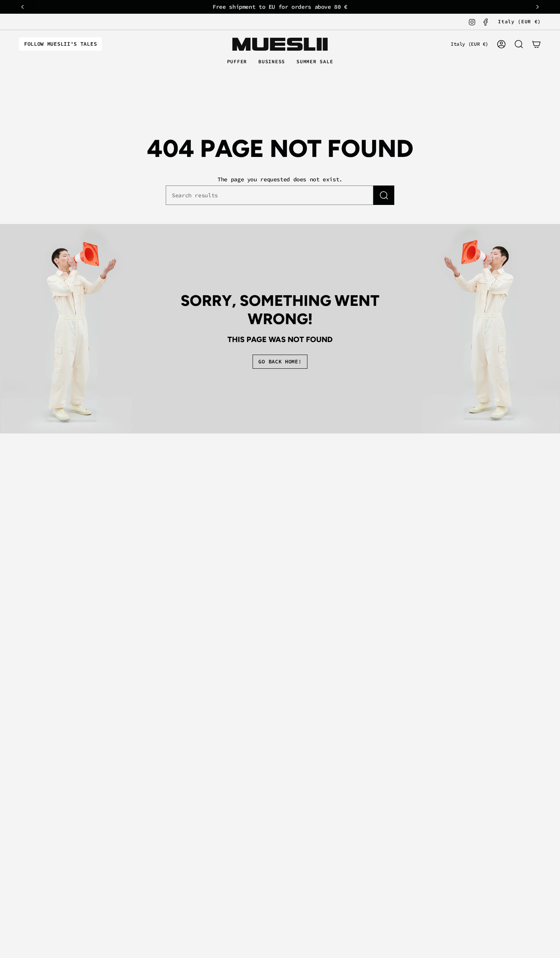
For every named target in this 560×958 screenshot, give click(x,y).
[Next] (537, 6)
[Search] (383, 195)
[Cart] (536, 44)
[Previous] (22, 6)
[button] (237, 62)
